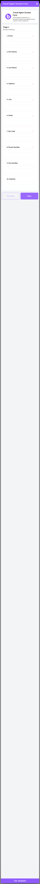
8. (7, 147)
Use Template (20, 881)
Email (10, 36)
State (10, 115)
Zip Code (11, 131)
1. (7, 36)
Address (11, 84)
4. (7, 84)
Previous (10, 196)
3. (7, 68)
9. (7, 163)
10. (8, 179)
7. (7, 131)
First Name (12, 52)
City (9, 99)
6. (7, 115)
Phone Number (14, 147)
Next (29, 196)
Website (12, 179)
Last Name (12, 68)
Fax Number (13, 163)
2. (7, 52)
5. (7, 99)
